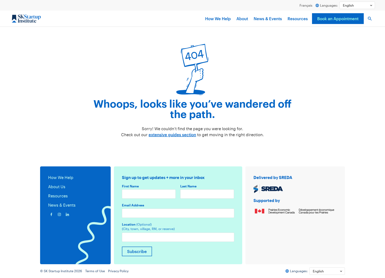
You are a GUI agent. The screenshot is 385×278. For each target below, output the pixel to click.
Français (306, 5)
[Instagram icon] (59, 214)
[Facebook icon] (51, 214)
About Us (56, 186)
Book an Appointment (338, 18)
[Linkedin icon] (67, 214)
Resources (298, 18)
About (242, 18)
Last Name (188, 186)
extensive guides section (172, 134)
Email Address (133, 205)
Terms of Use (95, 271)
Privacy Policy (118, 271)
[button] (370, 19)
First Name (130, 186)
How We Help (218, 18)
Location (137, 224)
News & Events (268, 18)
